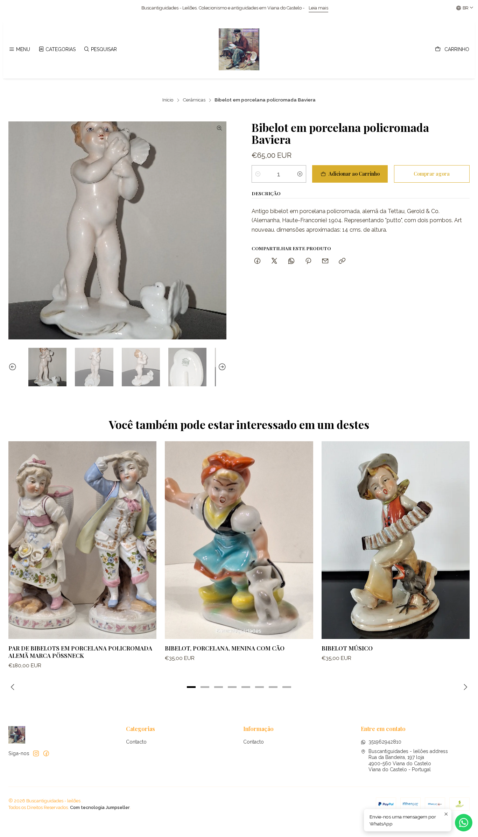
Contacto (136, 742)
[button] (191, 687)
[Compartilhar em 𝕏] (274, 261)
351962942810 (384, 742)
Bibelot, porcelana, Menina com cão (224, 648)
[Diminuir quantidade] (258, 174)
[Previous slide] (13, 367)
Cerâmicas (194, 100)
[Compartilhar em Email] (325, 261)
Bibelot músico (347, 648)
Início (168, 100)
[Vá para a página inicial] (239, 49)
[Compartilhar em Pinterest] (308, 261)
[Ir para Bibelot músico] (396, 540)
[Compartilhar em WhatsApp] (291, 261)
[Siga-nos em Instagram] (36, 753)
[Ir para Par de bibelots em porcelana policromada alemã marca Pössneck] (82, 540)
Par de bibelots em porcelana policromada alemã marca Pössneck (80, 651)
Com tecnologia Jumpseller (100, 807)
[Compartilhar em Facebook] (257, 261)
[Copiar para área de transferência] (342, 261)
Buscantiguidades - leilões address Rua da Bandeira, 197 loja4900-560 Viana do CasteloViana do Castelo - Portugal (408, 760)
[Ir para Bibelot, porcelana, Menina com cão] (239, 540)
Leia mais (245, 7)
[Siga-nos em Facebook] (46, 753)
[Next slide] (221, 367)
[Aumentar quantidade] (300, 174)
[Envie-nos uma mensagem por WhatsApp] (463, 822)
